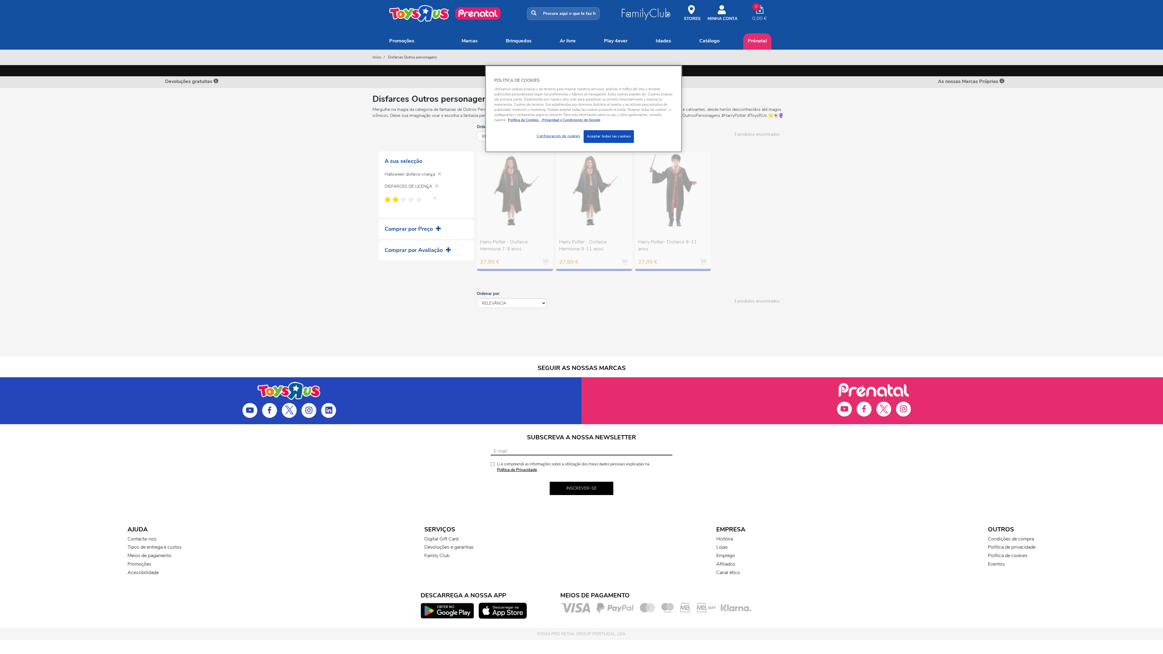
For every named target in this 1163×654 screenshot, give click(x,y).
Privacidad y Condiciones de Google (570, 119)
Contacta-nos (142, 539)
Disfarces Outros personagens (412, 57)
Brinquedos (519, 41)
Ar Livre (568, 41)
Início (377, 57)
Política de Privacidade (517, 470)
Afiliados (725, 564)
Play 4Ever (616, 41)
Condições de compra (1011, 539)
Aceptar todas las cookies (609, 136)
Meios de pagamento (149, 555)
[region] (583, 108)
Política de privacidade (1011, 547)
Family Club (436, 555)
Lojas (722, 547)
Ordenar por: (488, 293)
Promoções (401, 41)
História (724, 539)
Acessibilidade (143, 572)
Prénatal (757, 41)
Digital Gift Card (441, 539)
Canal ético (728, 572)
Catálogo (709, 41)
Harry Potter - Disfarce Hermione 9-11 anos (583, 245)
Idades (663, 41)
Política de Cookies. (524, 119)
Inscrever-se (581, 488)
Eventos (996, 564)
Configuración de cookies (558, 136)
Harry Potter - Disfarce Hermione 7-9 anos (504, 245)
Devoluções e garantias (449, 547)
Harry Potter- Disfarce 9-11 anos (667, 245)
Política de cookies (1008, 555)
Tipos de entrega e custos (155, 547)
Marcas (470, 41)
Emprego (725, 555)
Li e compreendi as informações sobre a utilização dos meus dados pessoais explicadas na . (573, 467)
